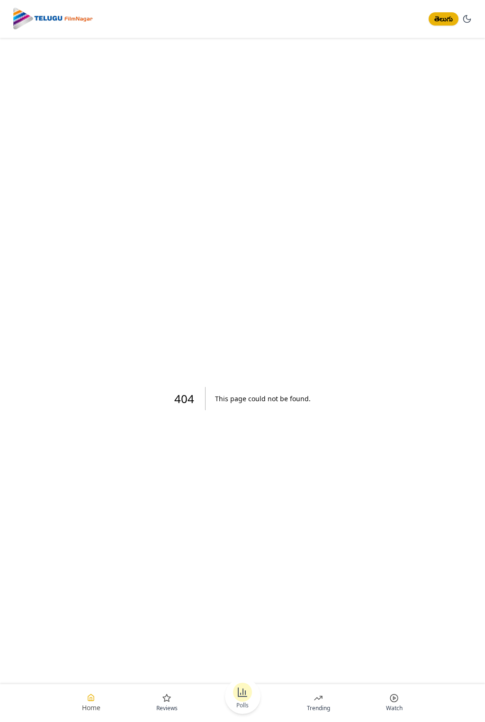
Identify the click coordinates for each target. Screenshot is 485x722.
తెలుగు (443, 18)
